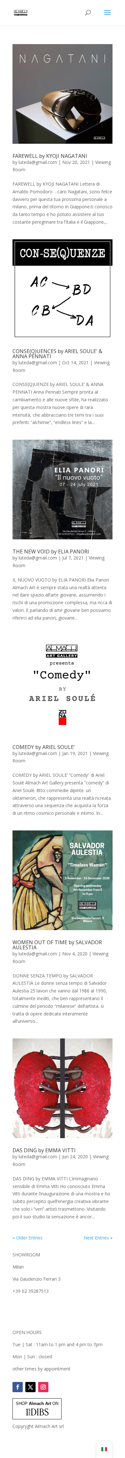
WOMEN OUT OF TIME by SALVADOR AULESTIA (57, 945)
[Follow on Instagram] (43, 1387)
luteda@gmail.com (38, 162)
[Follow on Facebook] (18, 1387)
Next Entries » (98, 1238)
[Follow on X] (30, 1387)
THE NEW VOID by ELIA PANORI (51, 551)
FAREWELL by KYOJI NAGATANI (50, 155)
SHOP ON (37, 1403)
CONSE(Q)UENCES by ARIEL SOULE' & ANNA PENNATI (57, 354)
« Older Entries (28, 1238)
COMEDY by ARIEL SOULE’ (44, 747)
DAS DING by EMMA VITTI (44, 1150)
